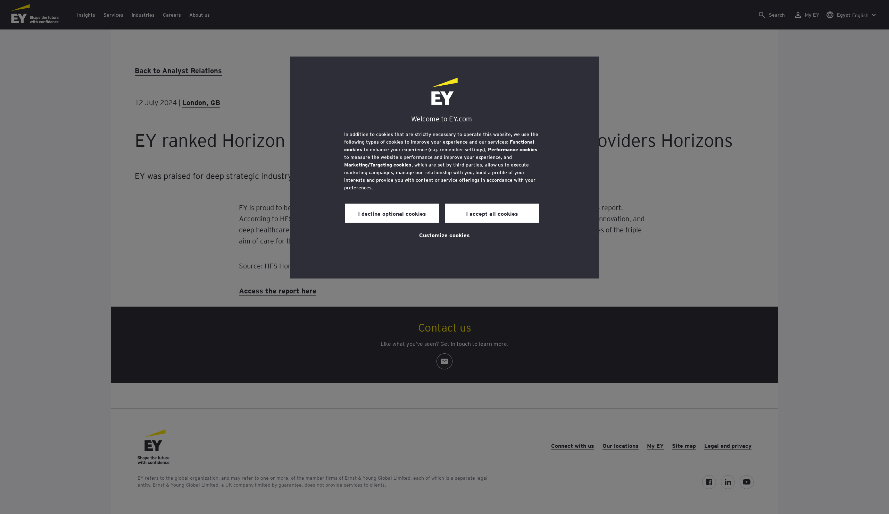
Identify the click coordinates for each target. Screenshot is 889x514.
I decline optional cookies (392, 213)
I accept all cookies (492, 213)
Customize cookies (444, 235)
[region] (444, 168)
